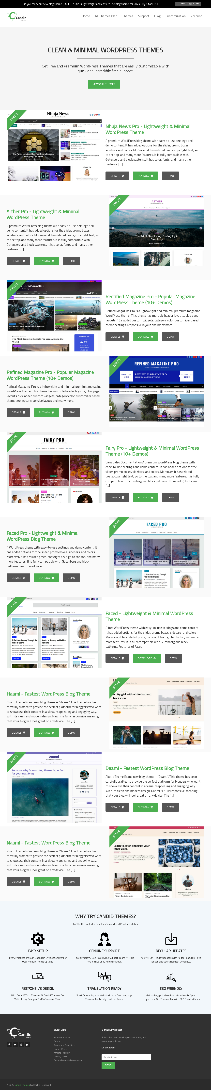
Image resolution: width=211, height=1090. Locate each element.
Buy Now (144, 176)
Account (196, 15)
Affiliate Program (62, 1052)
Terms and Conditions (64, 1045)
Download (145, 658)
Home (86, 15)
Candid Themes (22, 1085)
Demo (170, 176)
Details (115, 176)
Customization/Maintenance (68, 1060)
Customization (176, 15)
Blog (157, 15)
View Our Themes (104, 84)
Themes (127, 15)
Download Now (188, 4)
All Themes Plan (106, 15)
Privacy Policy (60, 1056)
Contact (57, 1041)
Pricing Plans (60, 1049)
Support (143, 15)
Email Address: (109, 1047)
